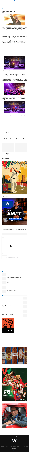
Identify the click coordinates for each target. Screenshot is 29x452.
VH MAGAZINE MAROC (14, 448)
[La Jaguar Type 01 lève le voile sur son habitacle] (25, 315)
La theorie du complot (14, 355)
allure (3, 115)
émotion (5, 115)
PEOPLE (21, 446)
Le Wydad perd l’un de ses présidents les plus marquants (9, 305)
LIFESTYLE (18, 446)
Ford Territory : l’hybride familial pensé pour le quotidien (8, 301)
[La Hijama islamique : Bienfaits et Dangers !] (4, 274)
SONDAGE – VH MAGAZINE (9, 446)
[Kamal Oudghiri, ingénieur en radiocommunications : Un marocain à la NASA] (4, 282)
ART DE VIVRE (14, 446)
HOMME (27, 446)
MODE (24, 446)
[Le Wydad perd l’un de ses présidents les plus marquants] (25, 306)
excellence (9, 115)
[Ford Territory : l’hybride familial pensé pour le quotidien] (25, 302)
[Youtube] (16, 436)
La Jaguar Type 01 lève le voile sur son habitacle (7, 314)
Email (2, 230)
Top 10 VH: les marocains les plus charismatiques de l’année (14, 277)
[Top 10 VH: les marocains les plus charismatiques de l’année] (4, 278)
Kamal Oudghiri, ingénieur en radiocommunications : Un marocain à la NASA (16, 281)
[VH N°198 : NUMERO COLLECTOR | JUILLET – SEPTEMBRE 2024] (4, 287)
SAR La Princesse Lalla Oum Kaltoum (11, 290)
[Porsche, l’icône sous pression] (25, 298)
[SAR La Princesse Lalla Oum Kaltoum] (4, 291)
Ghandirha (12, 115)
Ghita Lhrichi (16, 115)
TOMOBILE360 (2, 446)
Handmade (20, 115)
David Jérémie (8, 132)
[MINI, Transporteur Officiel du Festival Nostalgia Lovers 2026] (8, 147)
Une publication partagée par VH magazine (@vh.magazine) (11, 257)
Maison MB (23, 115)
